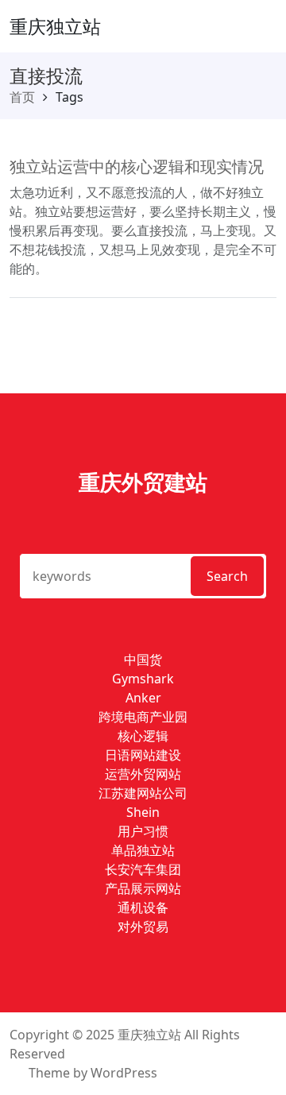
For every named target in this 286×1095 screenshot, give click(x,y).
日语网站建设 (143, 755)
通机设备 (143, 907)
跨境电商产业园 (143, 716)
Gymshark (143, 678)
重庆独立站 (55, 26)
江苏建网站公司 (143, 793)
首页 (22, 97)
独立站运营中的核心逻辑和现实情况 (137, 166)
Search (227, 576)
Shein (143, 812)
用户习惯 (143, 831)
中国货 (143, 659)
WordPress (124, 1072)
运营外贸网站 (143, 774)
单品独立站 (143, 850)
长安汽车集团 (143, 869)
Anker (143, 697)
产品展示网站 (143, 888)
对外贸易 (143, 926)
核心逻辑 (143, 736)
